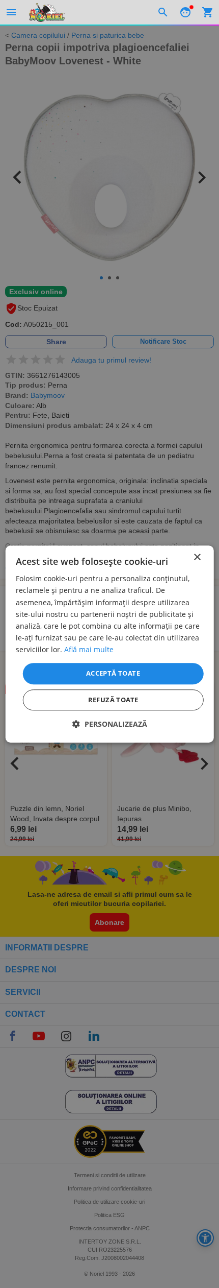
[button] (109, 724)
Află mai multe (89, 649)
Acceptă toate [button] (113, 673)
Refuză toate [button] (113, 699)
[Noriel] (47, 12)
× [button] (197, 557)
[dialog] (110, 644)
